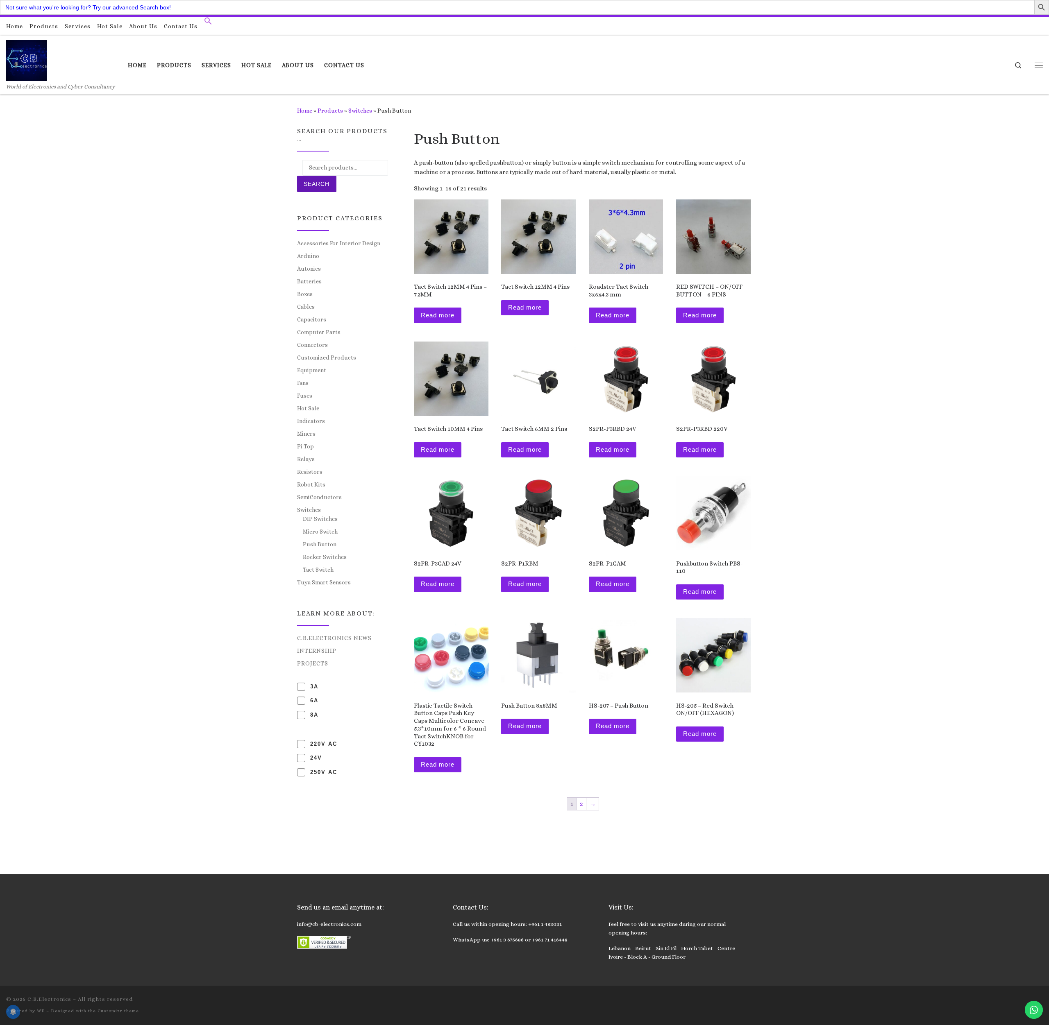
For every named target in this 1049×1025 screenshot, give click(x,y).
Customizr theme (118, 1011)
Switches (360, 110)
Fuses (304, 395)
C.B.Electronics (49, 999)
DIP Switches (320, 519)
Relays (306, 459)
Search (316, 184)
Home (304, 110)
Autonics (309, 268)
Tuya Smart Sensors (324, 582)
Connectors (312, 345)
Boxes (305, 294)
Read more (437, 315)
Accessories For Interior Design (338, 243)
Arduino (308, 256)
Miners (306, 433)
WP (41, 1011)
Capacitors (311, 319)
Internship (316, 650)
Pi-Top (305, 446)
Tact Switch (318, 569)
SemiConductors (319, 497)
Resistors (309, 471)
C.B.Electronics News (334, 638)
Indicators (311, 421)
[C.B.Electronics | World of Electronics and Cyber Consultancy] (26, 59)
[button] (208, 23)
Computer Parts (319, 332)
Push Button (319, 544)
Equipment (311, 370)
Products (330, 110)
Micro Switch (320, 531)
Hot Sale (308, 408)
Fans (303, 383)
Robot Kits (311, 484)
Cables (306, 306)
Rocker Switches (325, 557)
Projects (312, 663)
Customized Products (326, 357)
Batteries (309, 281)
